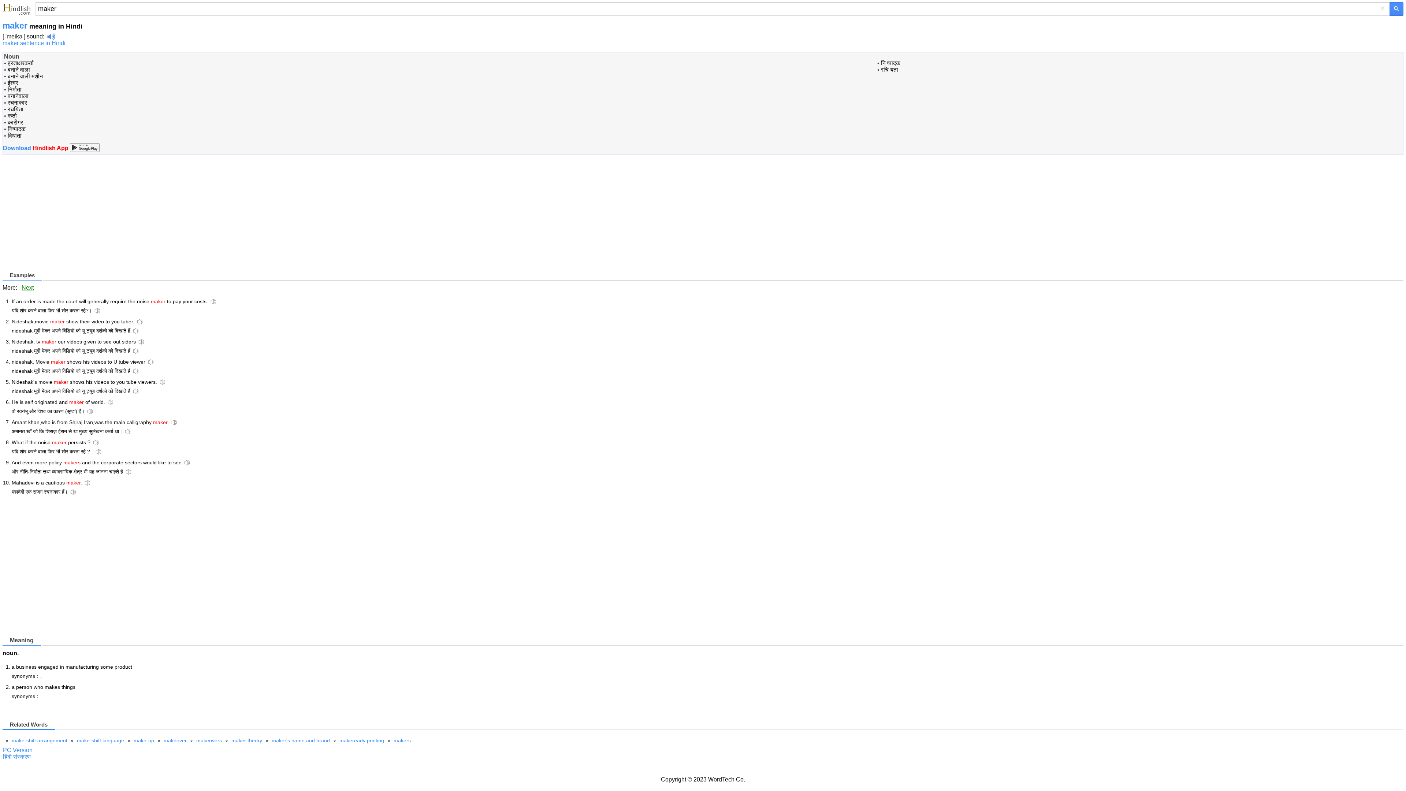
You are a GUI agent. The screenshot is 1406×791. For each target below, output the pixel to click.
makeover (175, 740)
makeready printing (361, 740)
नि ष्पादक (890, 63)
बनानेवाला (18, 96)
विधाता (15, 136)
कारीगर (15, 122)
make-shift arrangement (39, 740)
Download (36, 148)
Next (28, 288)
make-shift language (100, 740)
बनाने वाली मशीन (25, 76)
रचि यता (889, 70)
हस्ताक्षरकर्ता (21, 63)
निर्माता (15, 89)
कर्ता (12, 116)
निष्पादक (17, 129)
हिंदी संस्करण (17, 757)
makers (402, 740)
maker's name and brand (301, 740)
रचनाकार (17, 103)
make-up (144, 740)
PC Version (18, 750)
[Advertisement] (64, 219)
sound (35, 36)
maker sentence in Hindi (34, 43)
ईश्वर (13, 83)
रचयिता (15, 109)
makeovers (209, 740)
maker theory (246, 740)
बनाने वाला (19, 70)
